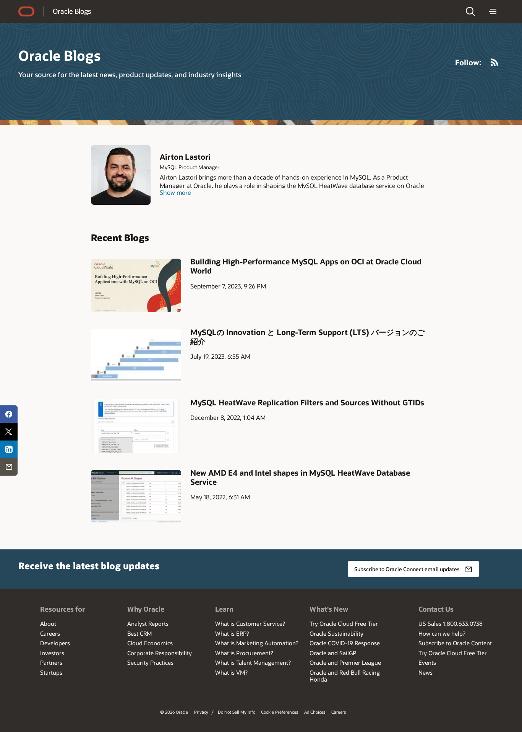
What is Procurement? (244, 653)
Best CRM (139, 633)
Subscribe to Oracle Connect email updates (407, 569)
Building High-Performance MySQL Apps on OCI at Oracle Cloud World (305, 266)
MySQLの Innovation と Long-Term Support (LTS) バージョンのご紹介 (307, 336)
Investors (52, 653)
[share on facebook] (9, 414)
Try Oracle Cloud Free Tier (344, 623)
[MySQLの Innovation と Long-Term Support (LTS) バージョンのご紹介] (136, 355)
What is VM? (231, 672)
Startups (51, 672)
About (48, 623)
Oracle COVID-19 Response (345, 643)
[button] (470, 11)
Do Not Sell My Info (236, 712)
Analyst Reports (148, 623)
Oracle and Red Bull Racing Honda (345, 676)
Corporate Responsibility (159, 653)
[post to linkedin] (9, 449)
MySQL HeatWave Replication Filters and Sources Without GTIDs (307, 402)
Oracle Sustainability (336, 633)
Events (427, 662)
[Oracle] (26, 11)
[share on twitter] (9, 431)
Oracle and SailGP (333, 653)
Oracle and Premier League (345, 662)
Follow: (468, 62)
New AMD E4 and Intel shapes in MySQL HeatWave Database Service (300, 477)
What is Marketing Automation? (256, 643)
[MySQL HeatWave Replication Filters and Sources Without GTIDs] (136, 425)
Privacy (201, 712)
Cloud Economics (150, 643)
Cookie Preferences (279, 712)
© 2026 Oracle (174, 712)
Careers (50, 633)
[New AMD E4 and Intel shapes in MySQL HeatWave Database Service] (136, 496)
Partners (51, 662)
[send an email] (9, 467)
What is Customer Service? (250, 623)
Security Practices (150, 662)
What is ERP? (232, 633)
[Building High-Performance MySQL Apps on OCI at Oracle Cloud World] (136, 285)
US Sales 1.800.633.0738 (450, 623)
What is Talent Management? (253, 662)
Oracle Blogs (72, 11)
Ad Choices (314, 712)
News (425, 672)
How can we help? (441, 633)
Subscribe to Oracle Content (455, 643)
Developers (55, 643)
